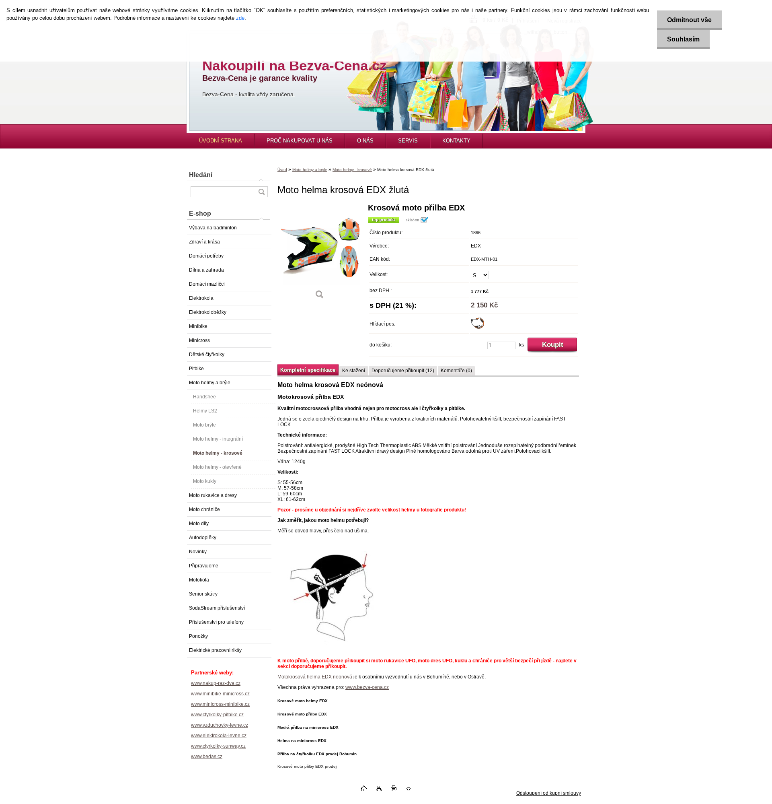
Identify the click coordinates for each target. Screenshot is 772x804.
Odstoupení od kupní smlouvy (548, 793)
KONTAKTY (456, 141)
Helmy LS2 (205, 411)
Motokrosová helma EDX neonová (314, 677)
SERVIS (408, 141)
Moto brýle (204, 425)
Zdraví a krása (204, 242)
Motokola (199, 580)
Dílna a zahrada (206, 270)
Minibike (198, 326)
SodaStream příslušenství (217, 608)
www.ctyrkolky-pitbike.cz (217, 714)
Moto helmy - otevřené (217, 467)
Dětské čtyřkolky (206, 354)
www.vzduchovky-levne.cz (219, 725)
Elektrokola (201, 298)
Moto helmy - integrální (218, 439)
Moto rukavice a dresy (213, 495)
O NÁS (365, 141)
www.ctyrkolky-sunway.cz (218, 746)
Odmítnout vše (689, 19)
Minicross (199, 340)
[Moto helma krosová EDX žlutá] (319, 254)
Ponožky (198, 636)
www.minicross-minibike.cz (220, 704)
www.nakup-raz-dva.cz (215, 683)
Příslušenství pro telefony (216, 622)
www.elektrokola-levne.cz (218, 735)
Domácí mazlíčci (207, 284)
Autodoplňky (202, 537)
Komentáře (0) (456, 370)
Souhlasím (683, 39)
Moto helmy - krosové (217, 453)
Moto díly (199, 523)
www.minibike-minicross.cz (220, 694)
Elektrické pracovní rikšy (215, 650)
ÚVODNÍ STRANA (220, 141)
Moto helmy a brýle (209, 383)
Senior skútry (203, 594)
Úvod (282, 169)
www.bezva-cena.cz (367, 687)
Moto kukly (204, 481)
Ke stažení (353, 370)
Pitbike (196, 368)
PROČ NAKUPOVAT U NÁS (300, 141)
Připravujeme (203, 566)
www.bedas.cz (206, 756)
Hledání (200, 174)
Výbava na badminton (213, 228)
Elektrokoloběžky (207, 312)
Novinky (198, 552)
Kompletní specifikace (307, 370)
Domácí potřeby (206, 256)
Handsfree (204, 397)
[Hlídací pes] (477, 327)
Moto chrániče (204, 509)
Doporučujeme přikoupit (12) (403, 370)
